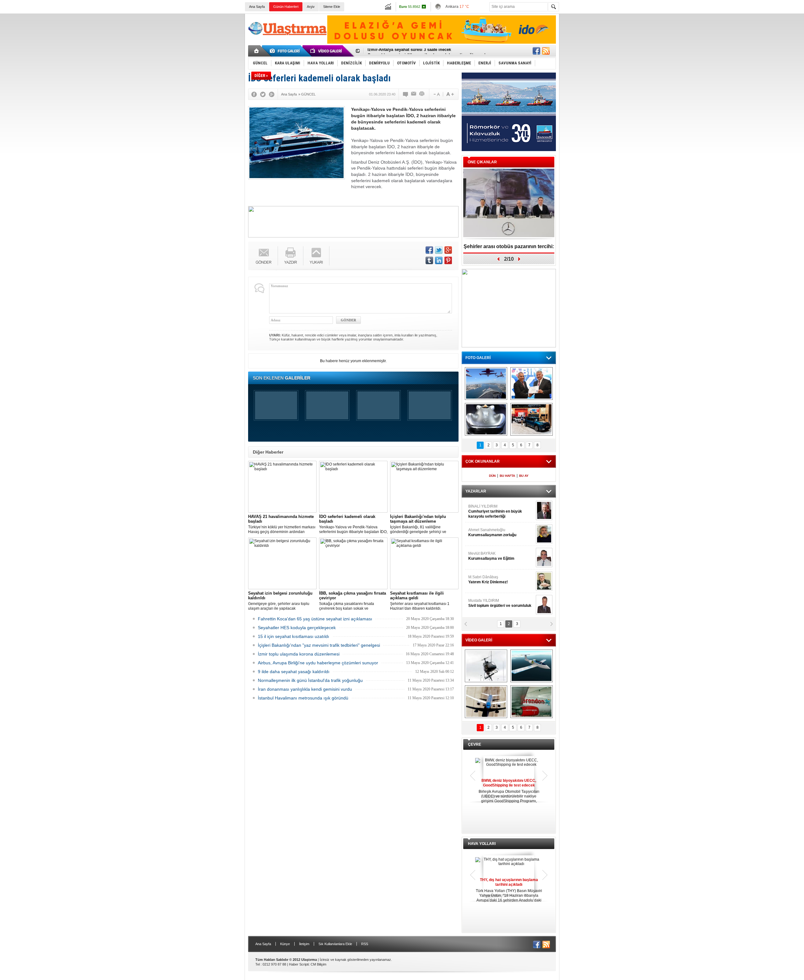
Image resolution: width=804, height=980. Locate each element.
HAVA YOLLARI (482, 843)
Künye (285, 944)
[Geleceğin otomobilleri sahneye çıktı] (486, 419)
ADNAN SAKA (487, 556)
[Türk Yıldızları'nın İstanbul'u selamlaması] (486, 383)
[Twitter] (263, 94)
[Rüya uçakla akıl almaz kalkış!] (486, 701)
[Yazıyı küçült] (436, 94)
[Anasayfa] (256, 51)
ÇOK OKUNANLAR (482, 461)
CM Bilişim (318, 964)
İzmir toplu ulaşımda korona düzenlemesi (299, 653)
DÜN (492, 475)
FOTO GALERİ (478, 358)
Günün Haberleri (285, 6)
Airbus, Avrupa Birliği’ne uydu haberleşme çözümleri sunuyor (318, 662)
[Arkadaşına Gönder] (414, 94)
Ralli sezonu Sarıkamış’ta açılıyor (509, 246)
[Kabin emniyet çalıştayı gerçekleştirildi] (531, 383)
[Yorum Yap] (406, 94)
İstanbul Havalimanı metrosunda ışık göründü (303, 697)
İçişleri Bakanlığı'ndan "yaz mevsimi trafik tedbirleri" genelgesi (319, 645)
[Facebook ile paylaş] (536, 51)
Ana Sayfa (257, 6)
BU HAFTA (507, 475)
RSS (364, 944)
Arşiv (311, 6)
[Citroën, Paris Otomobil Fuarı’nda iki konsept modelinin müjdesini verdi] (531, 419)
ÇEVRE (474, 744)
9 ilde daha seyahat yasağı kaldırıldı (293, 671)
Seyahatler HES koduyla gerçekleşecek (297, 627)
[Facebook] (254, 94)
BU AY (524, 475)
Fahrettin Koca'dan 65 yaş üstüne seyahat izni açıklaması (315, 618)
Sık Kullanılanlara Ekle (335, 944)
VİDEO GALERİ (478, 640)
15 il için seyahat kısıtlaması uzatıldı (293, 636)
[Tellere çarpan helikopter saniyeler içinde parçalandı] (486, 666)
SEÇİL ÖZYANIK (482, 532)
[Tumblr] (429, 260)
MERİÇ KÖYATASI (484, 579)
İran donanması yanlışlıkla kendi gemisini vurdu (305, 689)
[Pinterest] (448, 260)
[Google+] (271, 94)
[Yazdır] (422, 94)
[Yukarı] (316, 255)
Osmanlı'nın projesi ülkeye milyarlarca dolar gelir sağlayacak (426, 51)
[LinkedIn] (439, 260)
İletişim (304, 944)
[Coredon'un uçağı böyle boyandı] (531, 701)
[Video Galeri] (326, 51)
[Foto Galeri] (285, 51)
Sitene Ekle (331, 6)
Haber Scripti (299, 964)
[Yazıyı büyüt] (450, 94)
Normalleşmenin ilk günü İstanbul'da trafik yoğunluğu (310, 680)
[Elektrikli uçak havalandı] (531, 666)
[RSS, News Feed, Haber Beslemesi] (546, 51)
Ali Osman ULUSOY (485, 509)
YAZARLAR (475, 491)
